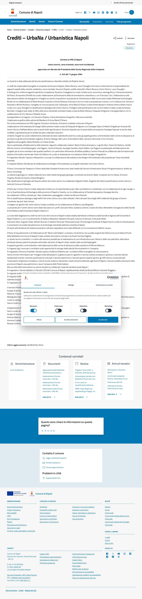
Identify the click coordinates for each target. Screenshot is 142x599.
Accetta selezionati (71, 319)
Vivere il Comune (55, 21)
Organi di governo (14, 510)
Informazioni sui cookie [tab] (104, 285)
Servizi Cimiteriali (79, 516)
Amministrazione (18, 21)
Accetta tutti (103, 319)
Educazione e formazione (49, 522)
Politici (9, 522)
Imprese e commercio (80, 510)
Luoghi (107, 537)
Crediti (21, 590)
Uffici (9, 516)
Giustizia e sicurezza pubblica (83, 507)
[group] (22, 381)
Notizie (107, 507)
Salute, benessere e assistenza (83, 513)
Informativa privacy (79, 557)
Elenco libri (109, 543)
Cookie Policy (77, 560)
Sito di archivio (11, 590)
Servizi (42, 21)
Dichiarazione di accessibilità (83, 572)
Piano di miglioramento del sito (84, 578)
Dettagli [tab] (71, 285)
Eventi (107, 540)
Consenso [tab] (37, 285)
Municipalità (84, 21)
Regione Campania (15, 3)
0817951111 (25, 580)
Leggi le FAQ (44, 554)
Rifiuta (39, 319)
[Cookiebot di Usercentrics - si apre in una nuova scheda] (108, 277)
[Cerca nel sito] (131, 12)
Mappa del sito (30, 590)
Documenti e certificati (48, 519)
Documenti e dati (13, 528)
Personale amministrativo (17, 525)
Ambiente (43, 507)
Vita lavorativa (77, 519)
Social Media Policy (79, 563)
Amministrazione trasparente (83, 554)
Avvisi (107, 510)
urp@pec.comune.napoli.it (20, 577)
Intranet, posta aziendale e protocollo (21, 531)
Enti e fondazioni (13, 519)
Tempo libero (97, 21)
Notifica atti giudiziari (80, 569)
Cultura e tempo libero (48, 516)
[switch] (58, 310)
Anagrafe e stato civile (48, 510)
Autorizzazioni (45, 513)
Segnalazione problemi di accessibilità (86, 575)
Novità (32, 21)
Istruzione (109, 21)
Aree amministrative (15, 507)
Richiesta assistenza (47, 563)
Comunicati (109, 513)
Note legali (76, 566)
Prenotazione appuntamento (50, 557)
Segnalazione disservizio (49, 560)
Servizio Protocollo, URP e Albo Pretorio (22, 575)
